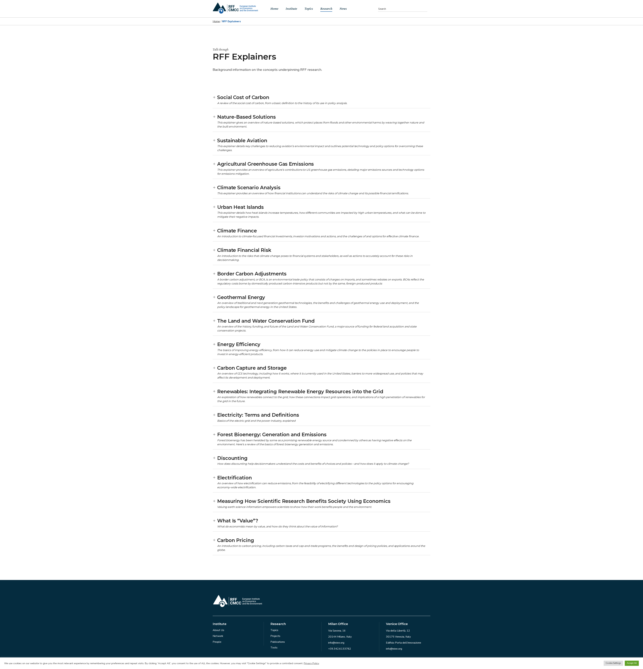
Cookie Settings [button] (613, 663)
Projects (275, 636)
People (217, 642)
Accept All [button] (632, 663)
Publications (277, 642)
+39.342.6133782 (339, 649)
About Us (218, 630)
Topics (274, 630)
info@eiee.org (336, 643)
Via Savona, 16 (337, 631)
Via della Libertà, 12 (398, 631)
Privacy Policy (311, 663)
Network (218, 636)
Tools (273, 647)
